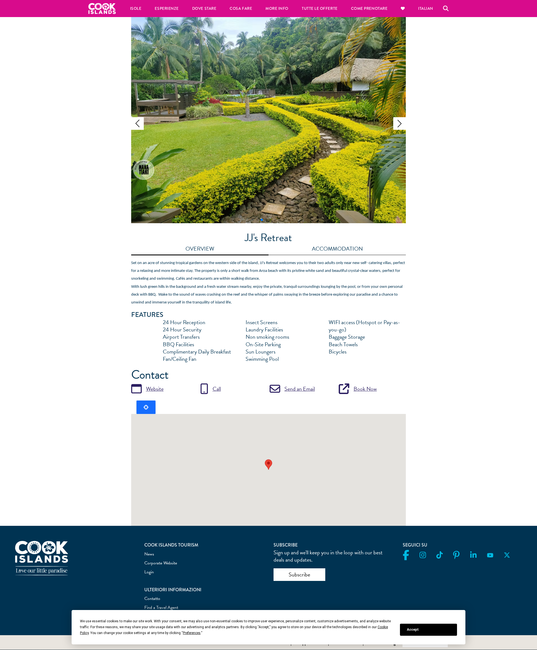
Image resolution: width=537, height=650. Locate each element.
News (149, 554)
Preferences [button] (192, 633)
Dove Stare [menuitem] (204, 8)
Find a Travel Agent (161, 607)
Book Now (365, 389)
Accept (413, 630)
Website (155, 389)
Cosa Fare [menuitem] (241, 8)
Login (149, 572)
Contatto (152, 598)
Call (217, 389)
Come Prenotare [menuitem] (369, 8)
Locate (146, 407)
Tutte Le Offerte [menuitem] (320, 8)
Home (102, 8)
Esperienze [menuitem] (166, 8)
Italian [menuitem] (425, 8)
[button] (137, 123)
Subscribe (299, 574)
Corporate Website (160, 563)
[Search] (446, 8)
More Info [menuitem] (276, 8)
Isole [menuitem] (136, 8)
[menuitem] (402, 8)
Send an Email (299, 389)
